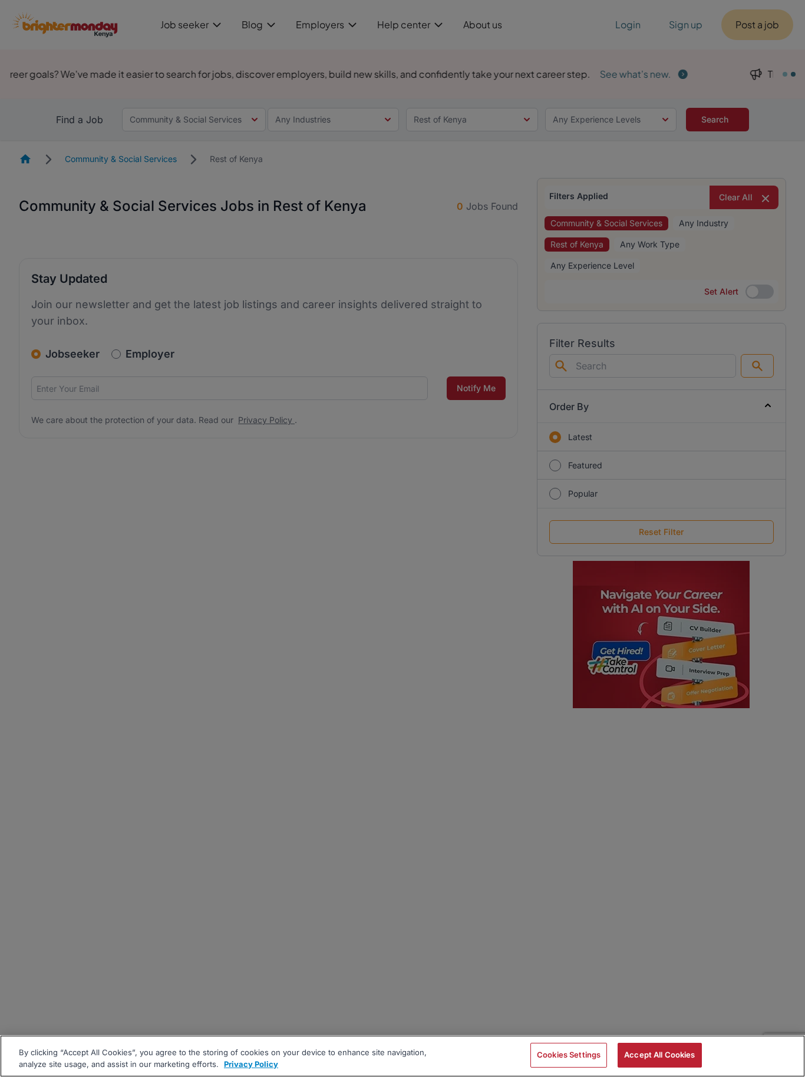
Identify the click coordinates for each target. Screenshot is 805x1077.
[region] (402, 1056)
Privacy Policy (251, 1064)
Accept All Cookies (659, 1054)
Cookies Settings (569, 1054)
